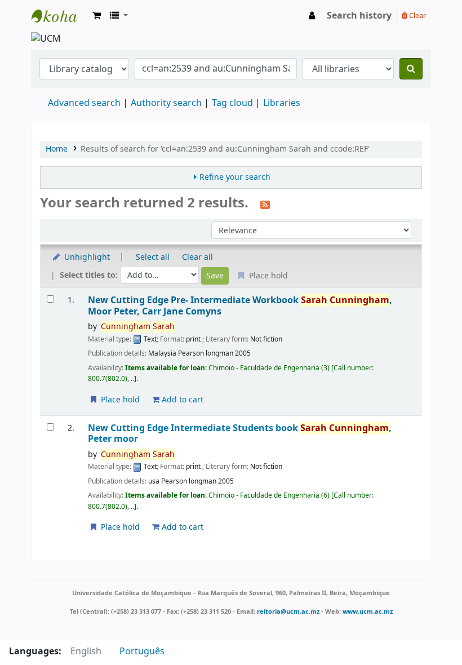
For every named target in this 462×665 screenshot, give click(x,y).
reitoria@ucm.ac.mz (288, 611)
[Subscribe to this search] (265, 204)
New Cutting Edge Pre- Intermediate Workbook (240, 306)
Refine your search (234, 177)
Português (142, 651)
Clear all (197, 257)
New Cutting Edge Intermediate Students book (240, 434)
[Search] (411, 68)
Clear (416, 15)
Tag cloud (232, 103)
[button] (96, 16)
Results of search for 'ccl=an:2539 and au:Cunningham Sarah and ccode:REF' (225, 149)
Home (57, 149)
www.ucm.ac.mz (368, 611)
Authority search (166, 103)
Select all (153, 257)
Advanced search (84, 103)
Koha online (60, 16)
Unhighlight (86, 257)
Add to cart (181, 400)
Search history (359, 16)
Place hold (119, 400)
